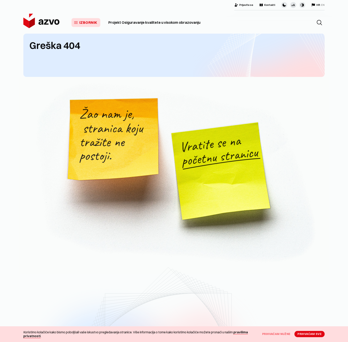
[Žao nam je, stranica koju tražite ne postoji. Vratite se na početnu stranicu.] (174, 175)
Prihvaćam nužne (276, 334)
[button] (319, 22)
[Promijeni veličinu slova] (293, 5)
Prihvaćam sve (309, 334)
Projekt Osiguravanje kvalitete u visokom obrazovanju (154, 22)
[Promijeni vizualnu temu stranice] (284, 5)
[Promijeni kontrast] (302, 5)
